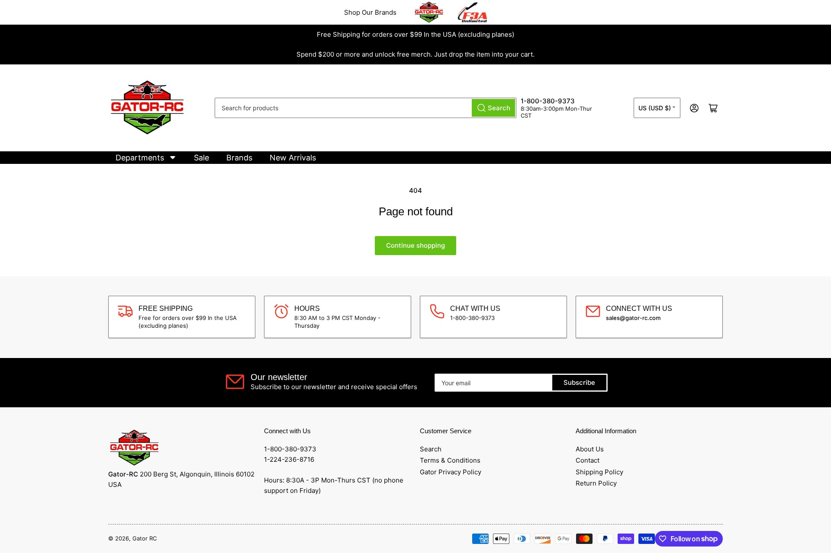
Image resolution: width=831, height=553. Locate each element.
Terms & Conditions (450, 460)
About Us (590, 449)
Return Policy (596, 483)
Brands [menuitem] (239, 157)
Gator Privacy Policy (450, 472)
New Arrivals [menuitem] (293, 157)
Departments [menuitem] (140, 157)
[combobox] (365, 108)
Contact (587, 460)
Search (430, 449)
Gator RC (144, 538)
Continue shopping (415, 245)
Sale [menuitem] (201, 157)
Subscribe (579, 382)
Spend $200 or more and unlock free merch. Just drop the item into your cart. (415, 54)
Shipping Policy (599, 472)
